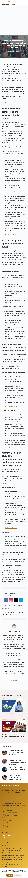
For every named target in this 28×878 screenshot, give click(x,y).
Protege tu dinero (10, 234)
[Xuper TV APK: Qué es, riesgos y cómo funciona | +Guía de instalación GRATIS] (4, 777)
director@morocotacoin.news (14, 817)
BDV (6, 103)
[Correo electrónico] (18, 785)
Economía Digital (19, 53)
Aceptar (10, 875)
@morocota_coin (11, 822)
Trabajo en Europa (11, 528)
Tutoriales (17, 792)
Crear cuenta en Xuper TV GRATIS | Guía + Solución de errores (17, 769)
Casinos (24, 790)
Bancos (18, 790)
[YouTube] (13, 785)
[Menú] (25, 2)
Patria (12, 790)
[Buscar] (23, 2)
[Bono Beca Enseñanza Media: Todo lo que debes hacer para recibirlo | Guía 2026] (14, 725)
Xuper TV (10, 792)
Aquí (8, 608)
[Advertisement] (14, 20)
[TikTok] (7, 785)
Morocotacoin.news (12, 826)
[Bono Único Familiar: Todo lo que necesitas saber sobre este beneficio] (14, 705)
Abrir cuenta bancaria (12, 406)
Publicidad (5, 838)
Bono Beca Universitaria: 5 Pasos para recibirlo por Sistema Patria (16, 752)
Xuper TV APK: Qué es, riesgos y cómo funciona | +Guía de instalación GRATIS (17, 777)
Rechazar (17, 875)
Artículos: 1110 (14, 680)
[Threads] (11, 785)
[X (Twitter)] (4, 785)
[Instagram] (9, 785)
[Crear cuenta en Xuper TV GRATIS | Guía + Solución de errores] (4, 769)
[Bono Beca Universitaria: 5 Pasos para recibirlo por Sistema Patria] (4, 752)
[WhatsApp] (16, 785)
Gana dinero (5, 790)
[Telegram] (2, 785)
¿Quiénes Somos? (7, 835)
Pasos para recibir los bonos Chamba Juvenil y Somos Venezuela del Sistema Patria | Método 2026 (17, 761)
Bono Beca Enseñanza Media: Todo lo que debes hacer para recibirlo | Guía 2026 (13, 736)
